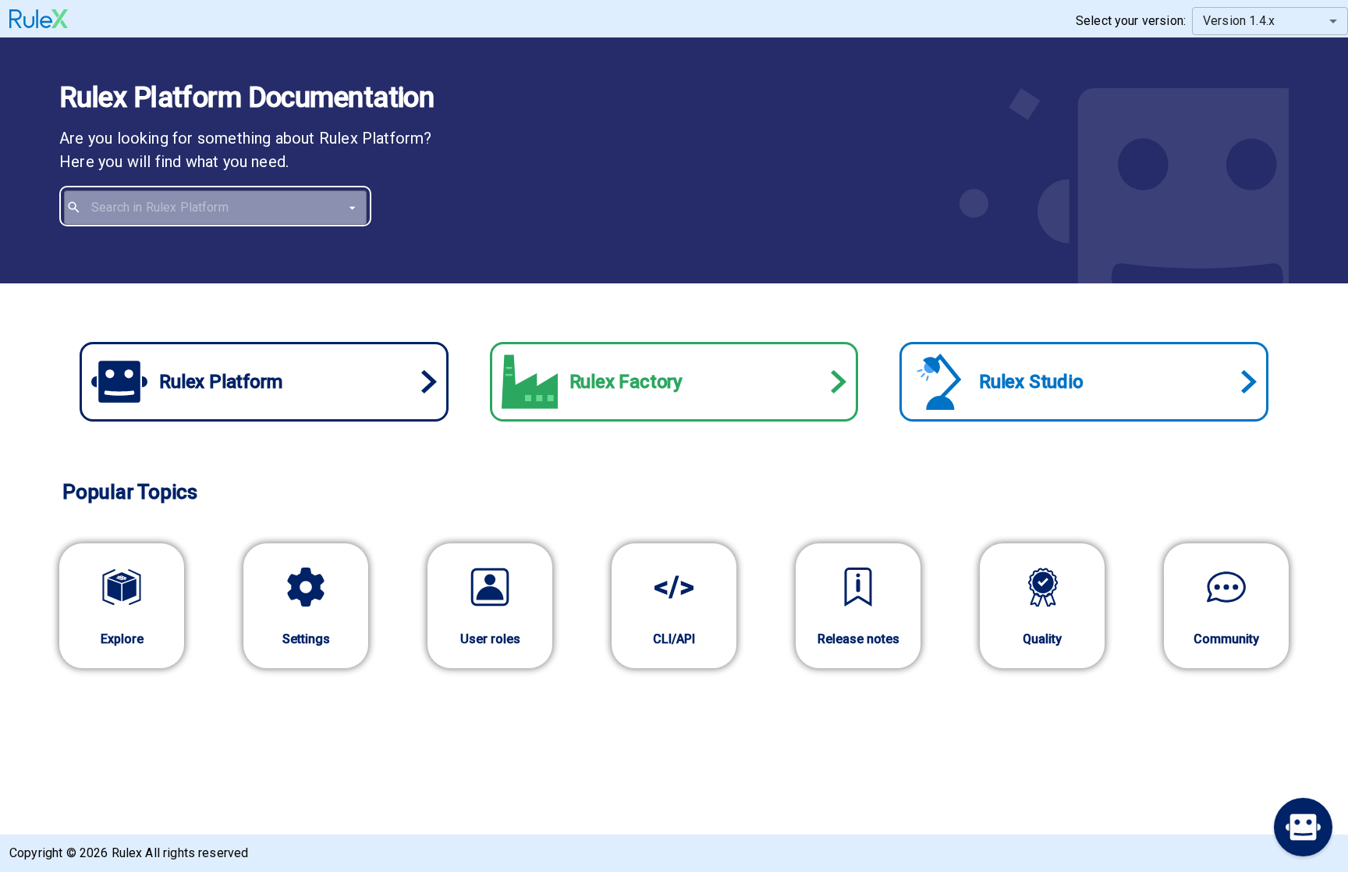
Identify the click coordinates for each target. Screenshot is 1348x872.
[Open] (352, 207)
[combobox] (225, 207)
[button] (1303, 827)
